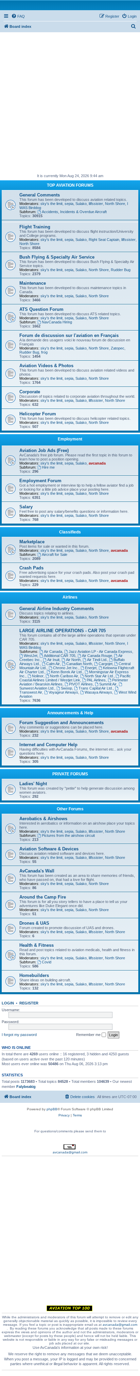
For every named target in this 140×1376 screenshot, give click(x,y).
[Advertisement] (70, 102)
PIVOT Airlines (81, 684)
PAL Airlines (96, 680)
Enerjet (91, 668)
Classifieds (70, 532)
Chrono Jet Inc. (65, 668)
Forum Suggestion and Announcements (61, 722)
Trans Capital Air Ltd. (95, 688)
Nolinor (37, 676)
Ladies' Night (33, 783)
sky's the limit (51, 204)
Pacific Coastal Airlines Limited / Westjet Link (75, 678)
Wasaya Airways (98, 692)
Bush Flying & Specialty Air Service (56, 257)
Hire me (48, 467)
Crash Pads (31, 567)
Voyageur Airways (63, 692)
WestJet (30, 656)
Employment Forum (40, 480)
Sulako (81, 204)
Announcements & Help (70, 713)
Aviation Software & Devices (48, 848)
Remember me (89, 1035)
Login (8, 1003)
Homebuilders (34, 975)
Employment (70, 439)
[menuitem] (18, 16)
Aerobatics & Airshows (43, 818)
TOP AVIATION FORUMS (70, 185)
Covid (46, 962)
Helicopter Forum (37, 413)
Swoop (66, 688)
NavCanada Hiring (57, 322)
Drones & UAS (34, 923)
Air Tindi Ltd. (97, 660)
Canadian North (79, 664)
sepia (69, 204)
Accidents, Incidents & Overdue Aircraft (74, 212)
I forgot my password (19, 1035)
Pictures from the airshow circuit (68, 835)
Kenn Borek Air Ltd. (67, 672)
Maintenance (32, 283)
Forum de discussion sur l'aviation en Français (69, 335)
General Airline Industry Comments (56, 608)
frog (44, 352)
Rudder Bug (120, 270)
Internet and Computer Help (48, 744)
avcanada (97, 463)
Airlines (70, 597)
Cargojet (105, 664)
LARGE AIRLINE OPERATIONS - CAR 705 (62, 630)
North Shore (115, 204)
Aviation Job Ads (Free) (44, 450)
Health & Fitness (36, 945)
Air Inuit (53, 660)
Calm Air (53, 664)
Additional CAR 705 (59, 656)
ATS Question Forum (41, 309)
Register (28, 1003)
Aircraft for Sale (54, 554)
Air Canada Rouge (97, 656)
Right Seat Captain (104, 240)
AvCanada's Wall (36, 870)
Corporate (29, 391)
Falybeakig (26, 1087)
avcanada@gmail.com (70, 1152)
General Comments (39, 194)
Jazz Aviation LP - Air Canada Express (100, 651)
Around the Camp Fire (42, 897)
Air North (73, 660)
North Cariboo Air (64, 676)
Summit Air (108, 684)
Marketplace (32, 541)
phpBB (52, 1109)
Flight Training (34, 226)
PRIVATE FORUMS (70, 774)
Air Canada (53, 651)
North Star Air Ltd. (99, 676)
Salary (26, 506)
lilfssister (96, 204)
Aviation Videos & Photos (46, 365)
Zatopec (117, 348)
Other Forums (70, 809)
